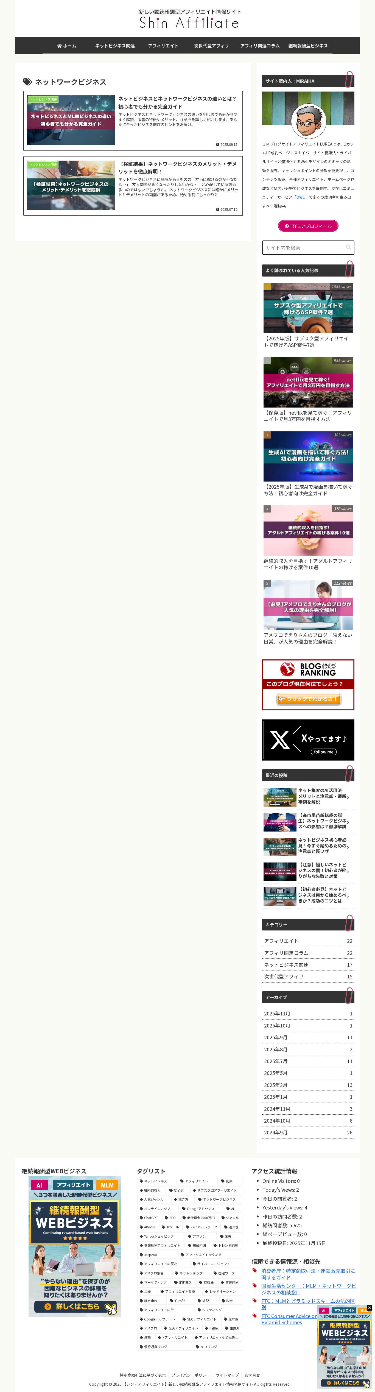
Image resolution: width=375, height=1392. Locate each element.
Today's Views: (279, 1189)
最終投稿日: (275, 1242)
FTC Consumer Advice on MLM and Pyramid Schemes (300, 1319)
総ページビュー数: (283, 1233)
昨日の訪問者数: (280, 1216)
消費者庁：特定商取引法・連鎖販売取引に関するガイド (308, 1273)
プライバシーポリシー (191, 1375)
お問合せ (252, 1375)
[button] (349, 247)
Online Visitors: (279, 1180)
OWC (300, 197)
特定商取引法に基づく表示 (143, 1375)
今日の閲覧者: (278, 1198)
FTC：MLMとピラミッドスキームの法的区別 (308, 1304)
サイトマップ (227, 1375)
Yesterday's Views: (283, 1207)
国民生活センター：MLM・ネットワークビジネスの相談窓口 (308, 1289)
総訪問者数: (275, 1225)
